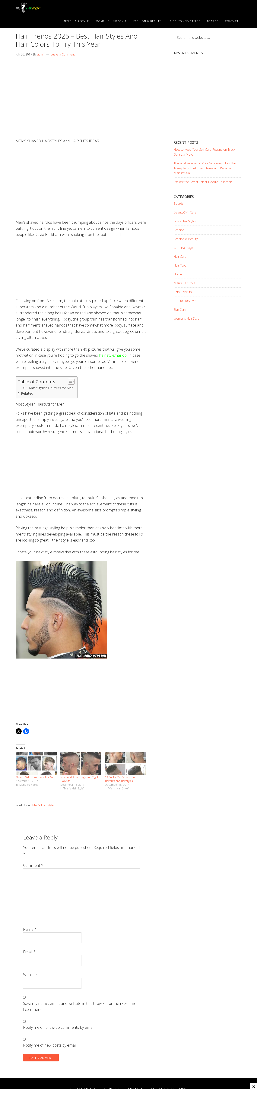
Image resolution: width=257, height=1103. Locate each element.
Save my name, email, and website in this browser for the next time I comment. (79, 1006)
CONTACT (135, 1089)
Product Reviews (185, 301)
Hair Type (180, 265)
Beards (178, 203)
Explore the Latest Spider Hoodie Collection (203, 182)
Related (27, 393)
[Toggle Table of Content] (69, 381)
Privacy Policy (82, 1089)
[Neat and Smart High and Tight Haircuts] (80, 763)
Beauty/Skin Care (185, 212)
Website (30, 974)
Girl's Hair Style (184, 248)
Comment (33, 865)
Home (178, 274)
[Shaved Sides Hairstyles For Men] (36, 763)
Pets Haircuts (183, 292)
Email (29, 951)
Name (29, 929)
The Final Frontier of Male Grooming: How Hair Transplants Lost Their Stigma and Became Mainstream (205, 168)
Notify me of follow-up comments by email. (59, 1027)
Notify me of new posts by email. (50, 1045)
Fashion (179, 230)
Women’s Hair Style (186, 318)
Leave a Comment (62, 54)
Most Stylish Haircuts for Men (51, 388)
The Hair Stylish (49, 7)
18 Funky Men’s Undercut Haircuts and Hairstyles (120, 779)
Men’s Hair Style (43, 805)
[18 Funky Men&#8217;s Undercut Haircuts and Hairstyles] (125, 763)
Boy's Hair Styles (185, 221)
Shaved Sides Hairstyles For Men (35, 777)
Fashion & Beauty (186, 239)
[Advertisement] (81, 89)
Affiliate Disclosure (169, 1089)
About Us (112, 1089)
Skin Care (180, 310)
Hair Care (180, 256)
